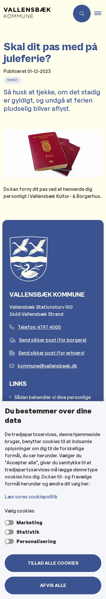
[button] (100, 13)
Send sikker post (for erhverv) (51, 353)
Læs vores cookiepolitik (31, 497)
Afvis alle (53, 585)
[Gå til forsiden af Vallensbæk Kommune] (34, 13)
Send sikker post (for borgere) (53, 340)
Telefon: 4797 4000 (39, 327)
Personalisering (36, 541)
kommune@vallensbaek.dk (47, 366)
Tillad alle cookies (53, 563)
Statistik (27, 532)
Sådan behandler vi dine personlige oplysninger (52, 400)
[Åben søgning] (82, 13)
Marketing (29, 522)
